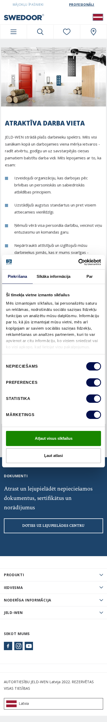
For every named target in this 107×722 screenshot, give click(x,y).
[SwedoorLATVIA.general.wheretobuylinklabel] (93, 31)
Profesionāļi (81, 4)
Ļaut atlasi (53, 455)
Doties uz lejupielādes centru (53, 525)
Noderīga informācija (27, 600)
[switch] (93, 382)
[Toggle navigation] (13, 31)
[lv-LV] (98, 17)
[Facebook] (8, 646)
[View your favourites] (67, 31)
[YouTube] (29, 646)
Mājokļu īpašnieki (28, 4)
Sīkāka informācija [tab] (53, 276)
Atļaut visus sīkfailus (53, 438)
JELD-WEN (13, 612)
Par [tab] (89, 276)
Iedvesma (13, 587)
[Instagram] (18, 646)
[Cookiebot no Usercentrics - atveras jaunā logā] (78, 262)
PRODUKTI (14, 574)
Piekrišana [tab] (17, 276)
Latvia (24, 703)
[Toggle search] (40, 31)
